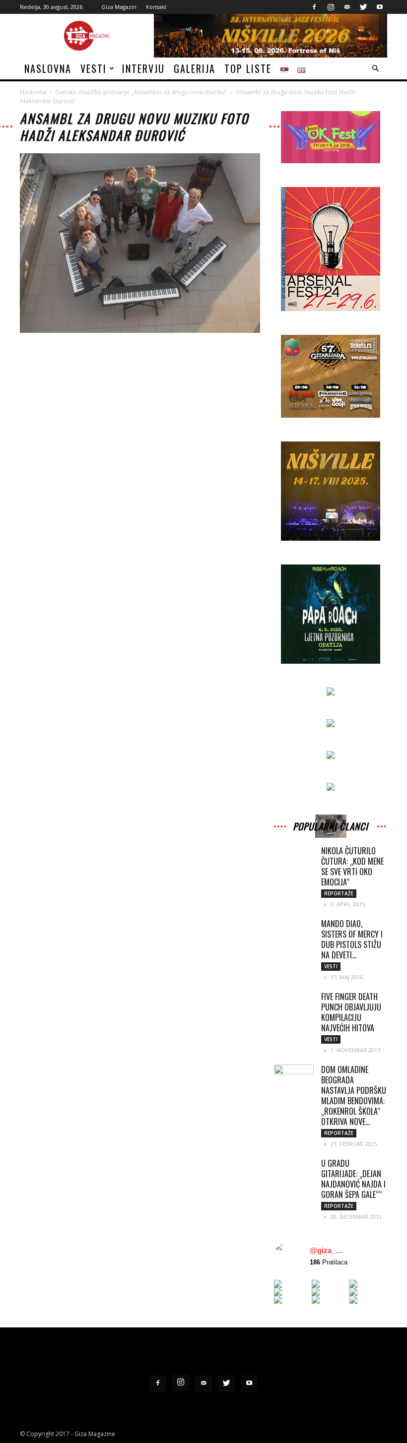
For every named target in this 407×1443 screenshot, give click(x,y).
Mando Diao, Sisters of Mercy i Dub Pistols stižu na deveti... (352, 939)
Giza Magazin (118, 6)
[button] (375, 68)
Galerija (194, 68)
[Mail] (346, 7)
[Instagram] (330, 7)
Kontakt (156, 6)
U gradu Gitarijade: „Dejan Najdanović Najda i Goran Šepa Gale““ (353, 1178)
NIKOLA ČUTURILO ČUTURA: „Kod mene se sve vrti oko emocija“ (352, 866)
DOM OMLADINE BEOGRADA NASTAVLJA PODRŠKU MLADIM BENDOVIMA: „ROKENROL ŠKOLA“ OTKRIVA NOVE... (353, 1096)
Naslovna (47, 68)
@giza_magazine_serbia (328, 1250)
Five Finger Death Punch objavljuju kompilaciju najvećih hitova (351, 1012)
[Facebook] (314, 7)
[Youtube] (379, 7)
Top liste (247, 68)
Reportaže (338, 893)
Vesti (93, 68)
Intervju (143, 68)
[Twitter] (363, 7)
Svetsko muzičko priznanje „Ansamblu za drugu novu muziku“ (141, 92)
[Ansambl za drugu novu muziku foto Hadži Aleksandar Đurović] (140, 330)
